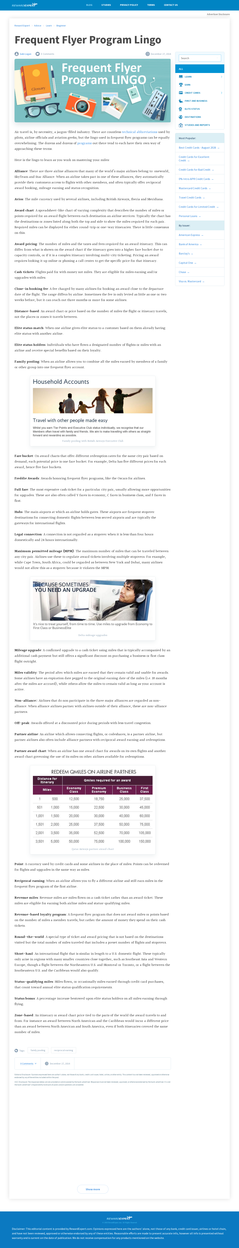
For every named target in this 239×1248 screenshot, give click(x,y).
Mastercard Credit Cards (193, 188)
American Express (189, 235)
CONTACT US (171, 4)
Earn (187, 84)
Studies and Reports (197, 125)
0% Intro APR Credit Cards (194, 179)
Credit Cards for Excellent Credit (194, 158)
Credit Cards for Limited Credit (197, 206)
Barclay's (184, 253)
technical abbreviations (139, 132)
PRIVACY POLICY (129, 4)
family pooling (38, 1050)
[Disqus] (93, 1133)
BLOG (89, 4)
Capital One (186, 262)
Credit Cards (192, 92)
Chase (182, 272)
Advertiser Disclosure (218, 14)
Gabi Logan (25, 53)
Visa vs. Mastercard (190, 281)
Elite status (192, 108)
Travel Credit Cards (190, 197)
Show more (93, 1189)
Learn (188, 76)
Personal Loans (188, 216)
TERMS (151, 4)
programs (85, 143)
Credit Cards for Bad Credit (194, 169)
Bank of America (188, 244)
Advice (37, 25)
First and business (196, 100)
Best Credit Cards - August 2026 (197, 147)
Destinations (193, 116)
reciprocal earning (63, 1050)
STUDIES (106, 4)
